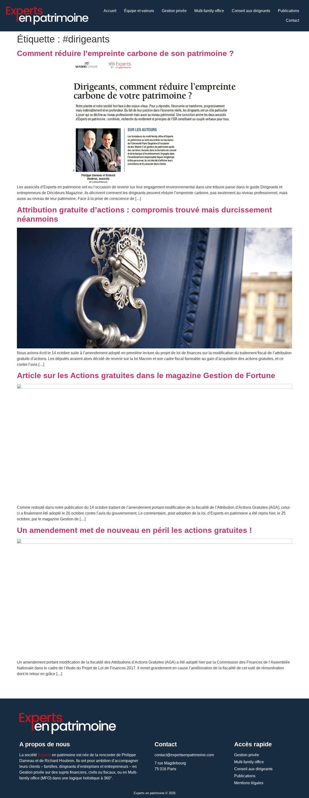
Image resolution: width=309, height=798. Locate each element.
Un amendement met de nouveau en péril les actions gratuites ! (134, 530)
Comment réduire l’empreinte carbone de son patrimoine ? (125, 53)
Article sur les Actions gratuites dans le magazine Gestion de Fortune (146, 375)
